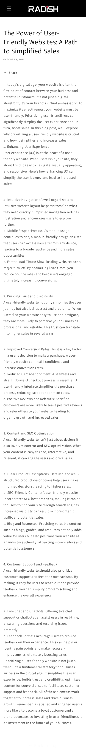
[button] (9, 8)
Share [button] (13, 73)
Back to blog (46, 745)
